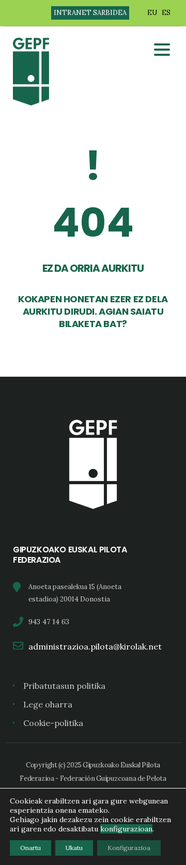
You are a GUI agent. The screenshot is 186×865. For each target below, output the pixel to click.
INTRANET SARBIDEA (90, 12)
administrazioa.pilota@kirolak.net (95, 646)
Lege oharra (47, 704)
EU (152, 12)
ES (166, 12)
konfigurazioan (126, 828)
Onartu (30, 848)
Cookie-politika (53, 723)
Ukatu (74, 848)
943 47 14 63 (48, 621)
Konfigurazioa (128, 848)
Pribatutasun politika (64, 686)
